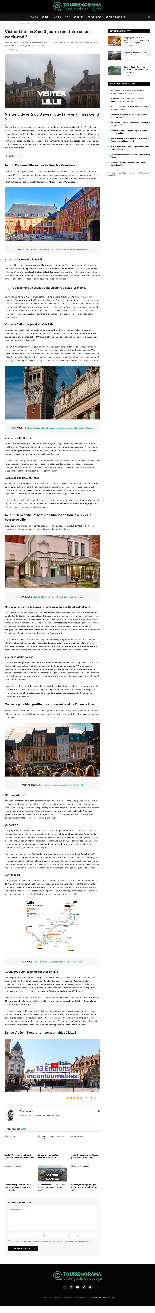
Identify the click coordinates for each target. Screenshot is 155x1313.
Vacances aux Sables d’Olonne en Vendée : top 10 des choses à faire (130, 108)
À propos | (93, 1297)
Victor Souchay (26, 1111)
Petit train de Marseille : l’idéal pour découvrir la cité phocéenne (130, 148)
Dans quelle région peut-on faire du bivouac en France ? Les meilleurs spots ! (129, 140)
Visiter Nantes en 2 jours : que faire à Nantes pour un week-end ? (51, 1187)
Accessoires (95, 17)
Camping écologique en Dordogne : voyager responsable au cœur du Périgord (136, 40)
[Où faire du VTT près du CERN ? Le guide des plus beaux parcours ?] (114, 55)
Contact (113, 1297)
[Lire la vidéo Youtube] (54, 1065)
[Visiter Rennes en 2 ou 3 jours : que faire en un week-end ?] (85, 1143)
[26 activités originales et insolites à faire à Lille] (52, 1143)
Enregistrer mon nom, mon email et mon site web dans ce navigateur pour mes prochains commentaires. (51, 1241)
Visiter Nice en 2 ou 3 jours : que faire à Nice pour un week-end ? (130, 124)
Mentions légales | (104, 1297)
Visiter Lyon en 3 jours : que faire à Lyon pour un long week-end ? (85, 1187)
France (34, 17)
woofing (115, 173)
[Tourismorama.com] (77, 7)
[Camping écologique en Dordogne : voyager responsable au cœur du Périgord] (114, 41)
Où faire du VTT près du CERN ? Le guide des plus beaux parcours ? (137, 55)
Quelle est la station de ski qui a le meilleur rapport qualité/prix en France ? (127, 100)
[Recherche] (149, 17)
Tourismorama (10, 24)
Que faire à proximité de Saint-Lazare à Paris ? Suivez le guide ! (129, 164)
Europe (46, 17)
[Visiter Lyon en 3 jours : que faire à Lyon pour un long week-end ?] (85, 1173)
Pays (67, 17)
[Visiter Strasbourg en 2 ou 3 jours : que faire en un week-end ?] (20, 1143)
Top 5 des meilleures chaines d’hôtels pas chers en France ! (130, 156)
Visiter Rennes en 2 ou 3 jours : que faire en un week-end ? (85, 1156)
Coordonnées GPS (115, 17)
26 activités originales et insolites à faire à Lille (49, 1156)
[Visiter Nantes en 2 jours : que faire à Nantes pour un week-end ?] (52, 1173)
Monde (57, 17)
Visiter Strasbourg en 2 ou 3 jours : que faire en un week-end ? (19, 1157)
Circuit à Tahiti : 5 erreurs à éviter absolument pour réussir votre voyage (136, 69)
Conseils (79, 17)
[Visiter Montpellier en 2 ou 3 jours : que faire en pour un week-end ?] (20, 1173)
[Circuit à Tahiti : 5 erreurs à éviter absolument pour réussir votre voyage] (114, 70)
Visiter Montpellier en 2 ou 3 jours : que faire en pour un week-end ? (18, 1187)
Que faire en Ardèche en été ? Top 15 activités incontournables (129, 132)
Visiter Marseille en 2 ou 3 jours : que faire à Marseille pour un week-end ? (128, 92)
